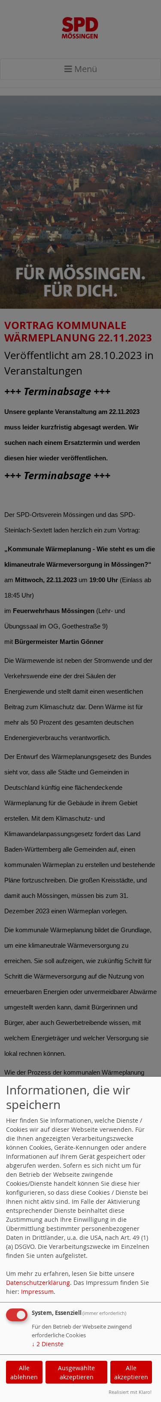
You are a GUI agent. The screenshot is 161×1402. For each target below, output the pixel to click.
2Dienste (48, 1344)
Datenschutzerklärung (38, 1282)
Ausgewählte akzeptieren (76, 1372)
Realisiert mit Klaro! (130, 1392)
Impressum (37, 1291)
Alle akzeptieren (131, 1372)
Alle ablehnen (24, 1372)
